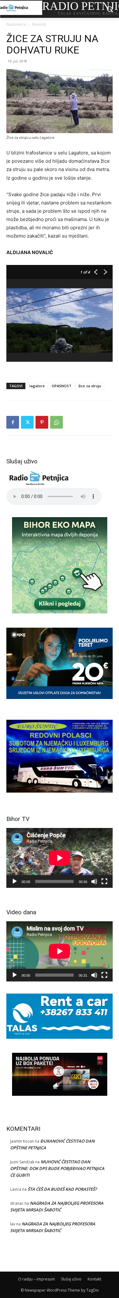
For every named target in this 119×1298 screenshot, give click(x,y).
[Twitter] (27, 422)
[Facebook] (12, 422)
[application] (59, 858)
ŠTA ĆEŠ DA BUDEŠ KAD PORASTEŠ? (62, 1189)
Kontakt (94, 1279)
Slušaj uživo (71, 1279)
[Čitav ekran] (104, 881)
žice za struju (89, 385)
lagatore (37, 385)
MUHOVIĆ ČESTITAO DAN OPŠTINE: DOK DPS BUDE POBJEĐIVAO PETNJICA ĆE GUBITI (57, 1168)
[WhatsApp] (56, 422)
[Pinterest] (42, 422)
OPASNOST (61, 385)
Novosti (39, 24)
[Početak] (14, 881)
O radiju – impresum (36, 1279)
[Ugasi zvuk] (94, 881)
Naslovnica (16, 24)
